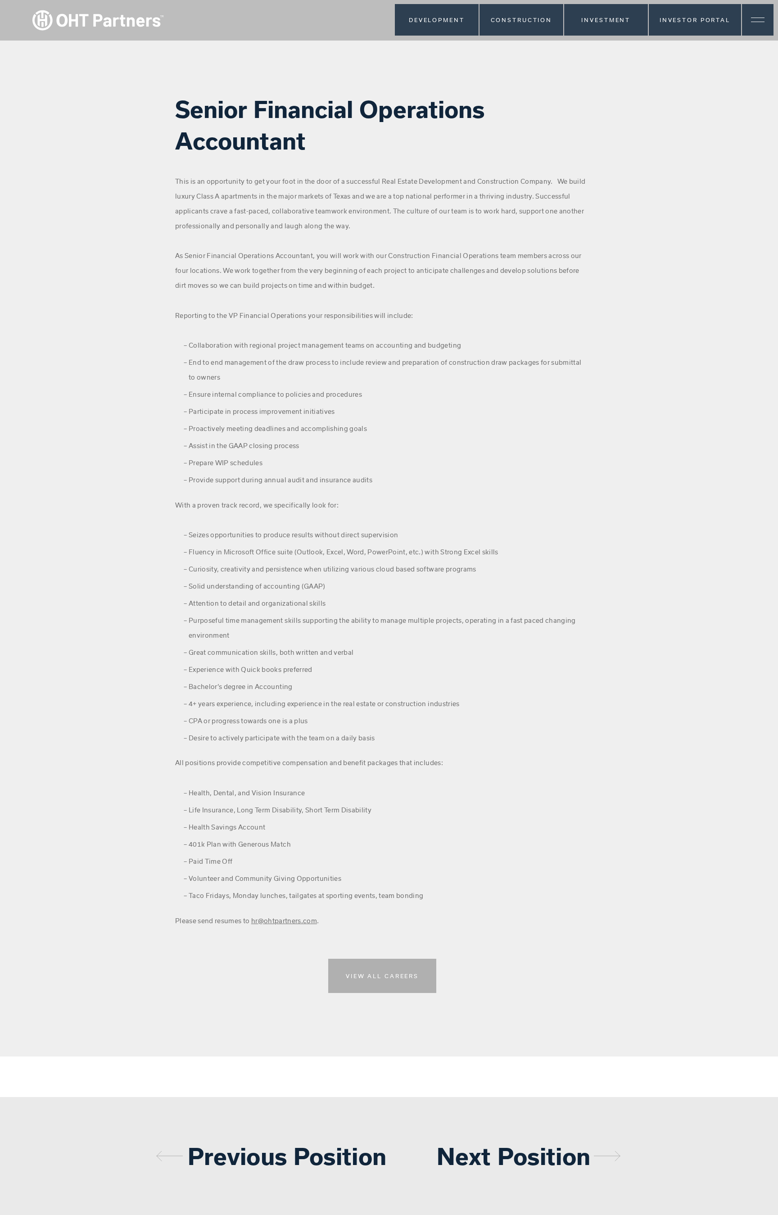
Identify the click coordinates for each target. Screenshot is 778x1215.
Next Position (513, 1156)
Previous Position (287, 1156)
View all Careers (382, 976)
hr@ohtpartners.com (284, 920)
